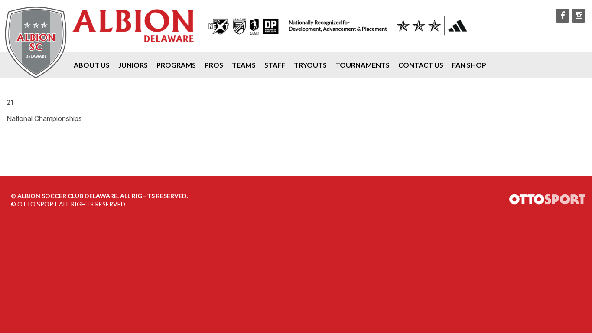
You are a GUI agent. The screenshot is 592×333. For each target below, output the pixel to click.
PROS (214, 65)
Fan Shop (469, 65)
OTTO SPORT (37, 204)
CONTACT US (420, 65)
